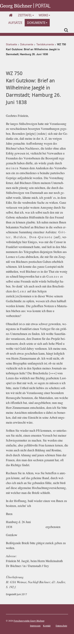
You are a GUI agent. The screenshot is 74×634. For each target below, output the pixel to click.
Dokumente (36, 22)
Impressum (35, 625)
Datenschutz (61, 625)
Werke (43, 15)
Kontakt (47, 625)
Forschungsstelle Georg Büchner (29, 620)
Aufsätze (15, 22)
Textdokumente (45, 44)
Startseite (11, 44)
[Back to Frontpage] (25, 5)
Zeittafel (25, 15)
